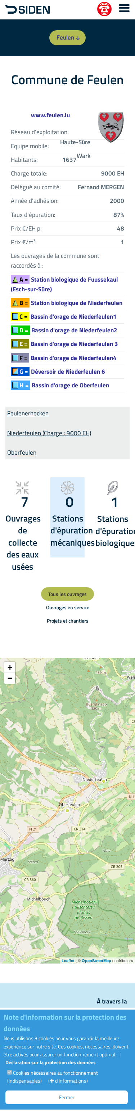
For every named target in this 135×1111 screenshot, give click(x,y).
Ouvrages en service (67, 607)
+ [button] (10, 667)
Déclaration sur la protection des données (50, 1062)
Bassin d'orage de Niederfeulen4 (68, 358)
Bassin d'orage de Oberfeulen (64, 385)
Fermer (67, 1097)
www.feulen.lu (50, 115)
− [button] (10, 678)
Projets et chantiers (68, 620)
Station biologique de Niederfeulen (70, 303)
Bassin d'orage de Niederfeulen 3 (68, 344)
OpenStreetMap (96, 960)
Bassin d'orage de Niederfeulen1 (68, 316)
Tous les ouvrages (67, 594)
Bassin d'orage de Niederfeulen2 (68, 330)
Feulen (65, 37)
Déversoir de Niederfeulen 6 (62, 371)
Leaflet (68, 960)
